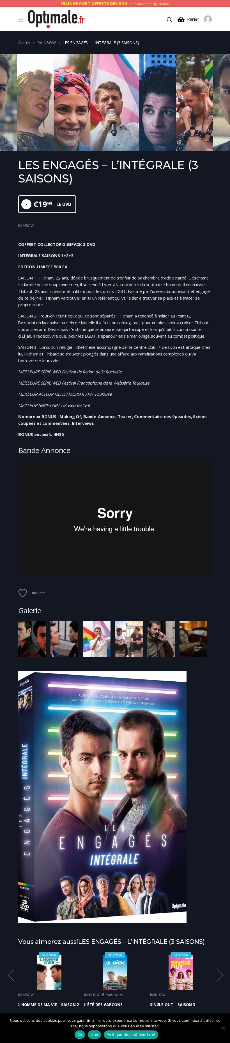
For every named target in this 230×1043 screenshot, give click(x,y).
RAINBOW (46, 42)
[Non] (223, 1028)
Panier (193, 19)
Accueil (24, 42)
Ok (79, 1034)
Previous (10, 975)
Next (219, 975)
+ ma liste (37, 592)
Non (94, 1034)
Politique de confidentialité (131, 1034)
